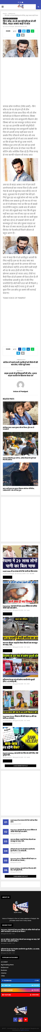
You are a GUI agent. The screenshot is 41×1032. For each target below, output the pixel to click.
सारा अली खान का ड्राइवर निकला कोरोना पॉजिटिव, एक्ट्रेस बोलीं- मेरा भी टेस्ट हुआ (18, 489)
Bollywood (5, 18)
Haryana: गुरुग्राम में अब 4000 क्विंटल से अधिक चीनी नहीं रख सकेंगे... (20, 607)
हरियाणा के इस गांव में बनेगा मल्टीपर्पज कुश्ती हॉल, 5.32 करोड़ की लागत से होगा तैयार (20, 950)
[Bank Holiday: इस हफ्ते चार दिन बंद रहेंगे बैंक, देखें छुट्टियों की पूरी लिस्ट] (20, 739)
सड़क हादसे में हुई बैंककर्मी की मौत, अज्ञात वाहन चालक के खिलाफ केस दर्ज (20, 374)
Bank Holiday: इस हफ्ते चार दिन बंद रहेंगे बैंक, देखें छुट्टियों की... (20, 754)
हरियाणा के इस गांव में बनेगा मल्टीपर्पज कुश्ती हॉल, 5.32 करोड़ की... (19, 681)
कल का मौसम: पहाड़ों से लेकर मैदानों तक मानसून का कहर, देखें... (20, 644)
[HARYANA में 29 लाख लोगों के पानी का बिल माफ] (20, 557)
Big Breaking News (7, 965)
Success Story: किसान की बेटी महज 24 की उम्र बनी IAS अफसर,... (19, 717)
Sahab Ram (8, 610)
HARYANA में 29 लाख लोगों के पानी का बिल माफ (20, 571)
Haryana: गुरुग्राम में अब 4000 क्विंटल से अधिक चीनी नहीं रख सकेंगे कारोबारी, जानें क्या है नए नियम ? (20, 930)
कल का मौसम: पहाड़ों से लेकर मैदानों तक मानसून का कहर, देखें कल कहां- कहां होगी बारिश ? (20, 940)
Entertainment (13, 18)
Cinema (3, 973)
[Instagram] (20, 1020)
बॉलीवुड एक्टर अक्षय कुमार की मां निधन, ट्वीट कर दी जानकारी (18, 428)
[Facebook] (15, 1020)
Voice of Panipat (9, 26)
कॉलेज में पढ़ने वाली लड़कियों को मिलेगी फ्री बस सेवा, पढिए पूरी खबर (20, 363)
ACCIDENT (4, 962)
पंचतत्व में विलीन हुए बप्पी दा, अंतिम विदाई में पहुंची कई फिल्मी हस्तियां (19, 459)
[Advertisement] (20, 82)
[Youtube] (26, 1020)
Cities (3, 976)
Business (4, 970)
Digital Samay (24, 1030)
